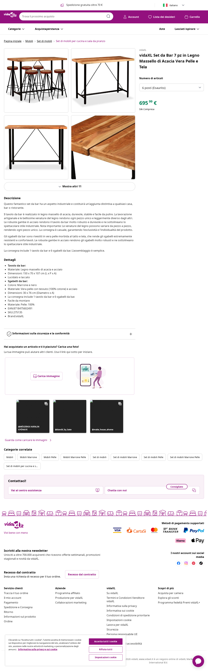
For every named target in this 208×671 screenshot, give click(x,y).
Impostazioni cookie (119, 620)
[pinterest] (193, 563)
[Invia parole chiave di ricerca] (108, 16)
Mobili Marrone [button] (28, 457)
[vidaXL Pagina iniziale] (10, 14)
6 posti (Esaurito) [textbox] (153, 88)
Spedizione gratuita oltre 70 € (84, 5)
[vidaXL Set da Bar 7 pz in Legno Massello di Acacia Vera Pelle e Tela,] (36, 80)
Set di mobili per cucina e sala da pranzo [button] (23, 466)
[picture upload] (91, 376)
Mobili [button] (9, 457)
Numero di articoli (151, 78)
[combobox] (66, 16)
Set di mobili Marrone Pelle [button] (185, 457)
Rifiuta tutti (105, 649)
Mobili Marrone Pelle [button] (74, 457)
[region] (65, 650)
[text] (148, 104)
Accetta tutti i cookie (105, 641)
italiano (173, 5)
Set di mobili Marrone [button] (125, 457)
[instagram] (186, 563)
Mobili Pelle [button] (50, 457)
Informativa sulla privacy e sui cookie (37, 649)
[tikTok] (201, 563)
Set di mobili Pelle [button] (153, 457)
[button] (32, 416)
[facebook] (178, 563)
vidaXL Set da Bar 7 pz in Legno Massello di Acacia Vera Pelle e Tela (169, 60)
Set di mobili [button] (99, 457)
